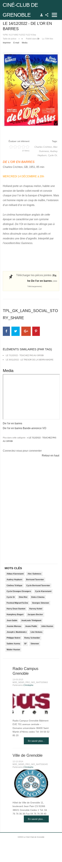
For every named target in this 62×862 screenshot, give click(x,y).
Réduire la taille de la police (19, 38)
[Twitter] (15, 331)
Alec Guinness (34, 574)
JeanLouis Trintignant (31, 620)
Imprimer (7, 43)
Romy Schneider (32, 638)
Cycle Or (11, 597)
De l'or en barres (12, 423)
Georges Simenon (40, 603)
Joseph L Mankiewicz (17, 632)
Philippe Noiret (13, 638)
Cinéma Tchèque (14, 585)
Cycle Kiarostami (43, 591)
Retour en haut (50, 455)
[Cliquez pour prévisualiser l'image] (31, 90)
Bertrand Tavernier (35, 579)
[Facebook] (6, 331)
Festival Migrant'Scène (17, 603)
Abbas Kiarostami (15, 574)
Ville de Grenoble (27, 755)
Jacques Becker (35, 614)
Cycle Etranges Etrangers (19, 591)
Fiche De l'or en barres (42, 280)
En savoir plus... (36, 740)
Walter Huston (13, 649)
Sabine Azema (13, 643)
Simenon (35, 643)
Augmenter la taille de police (22, 38)
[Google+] (26, 331)
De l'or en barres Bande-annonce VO (24, 428)
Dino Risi (23, 597)
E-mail (16, 43)
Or (38, 39)
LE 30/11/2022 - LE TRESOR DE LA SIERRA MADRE (29, 360)
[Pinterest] (36, 331)
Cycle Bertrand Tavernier (38, 585)
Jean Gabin (12, 620)
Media (24, 43)
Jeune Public (31, 626)
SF (25, 643)
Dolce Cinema (37, 597)
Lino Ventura (36, 632)
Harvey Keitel (35, 609)
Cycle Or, (53, 155)
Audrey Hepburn (14, 579)
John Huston (47, 626)
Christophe (28, 685)
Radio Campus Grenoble (25, 671)
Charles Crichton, (43, 147)
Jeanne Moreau (14, 626)
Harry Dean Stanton (16, 609)
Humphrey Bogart (15, 614)
